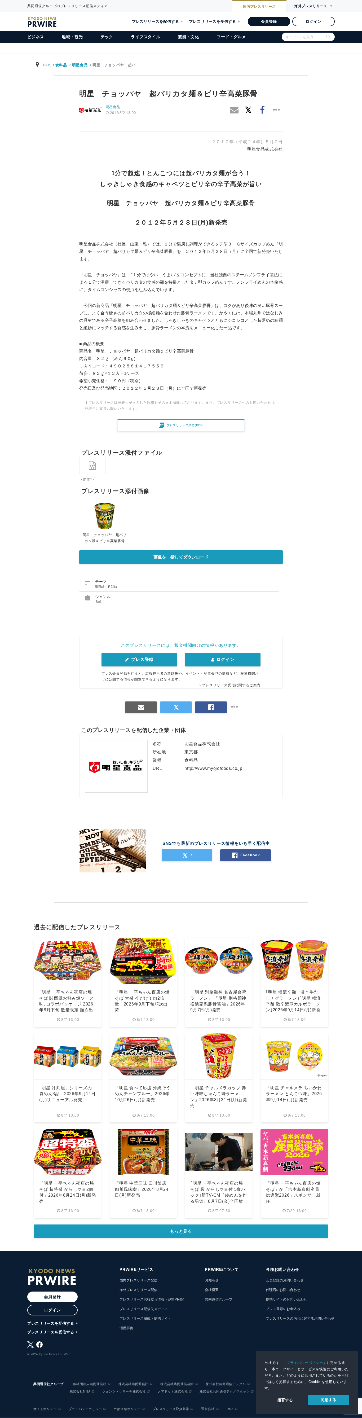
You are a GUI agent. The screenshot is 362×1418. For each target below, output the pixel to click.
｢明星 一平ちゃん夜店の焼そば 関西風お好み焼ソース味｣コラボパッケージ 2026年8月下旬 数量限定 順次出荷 (66, 1004)
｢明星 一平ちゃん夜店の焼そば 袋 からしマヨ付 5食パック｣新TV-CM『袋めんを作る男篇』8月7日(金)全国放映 (218, 1195)
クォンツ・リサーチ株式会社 (124, 1391)
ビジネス (35, 36)
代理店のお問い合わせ (283, 1290)
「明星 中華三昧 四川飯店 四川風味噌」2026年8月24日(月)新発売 (142, 1189)
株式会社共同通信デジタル (226, 1384)
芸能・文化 (188, 36)
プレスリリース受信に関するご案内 (231, 685)
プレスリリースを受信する (212, 21)
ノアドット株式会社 (173, 1391)
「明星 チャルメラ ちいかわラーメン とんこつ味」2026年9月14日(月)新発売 (294, 1094)
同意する (328, 1400)
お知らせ (212, 1280)
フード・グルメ (231, 36)
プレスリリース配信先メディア (144, 1309)
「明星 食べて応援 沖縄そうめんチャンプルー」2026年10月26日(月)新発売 (143, 1094)
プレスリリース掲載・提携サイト (145, 1318)
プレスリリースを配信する (155, 21)
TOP (46, 65)
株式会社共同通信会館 (177, 1384)
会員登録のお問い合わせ (285, 1280)
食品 (98, 601)
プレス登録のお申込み (283, 1309)
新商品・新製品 (106, 586)
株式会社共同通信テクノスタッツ (225, 1391)
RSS (230, 1409)
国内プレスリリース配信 (138, 1280)
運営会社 (207, 1409)
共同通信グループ (218, 1299)
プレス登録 (141, 659)
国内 (259, 6)
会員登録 (269, 21)
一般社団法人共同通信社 (88, 1384)
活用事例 (126, 1328)
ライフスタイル (145, 36)
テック (107, 36)
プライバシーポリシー (304, 1363)
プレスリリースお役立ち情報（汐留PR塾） (153, 1299)
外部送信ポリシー (127, 1409)
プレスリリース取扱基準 (171, 1409)
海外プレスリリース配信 (138, 1290)
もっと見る (181, 1231)
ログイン (313, 21)
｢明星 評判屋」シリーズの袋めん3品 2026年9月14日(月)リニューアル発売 (67, 1094)
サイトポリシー (45, 1409)
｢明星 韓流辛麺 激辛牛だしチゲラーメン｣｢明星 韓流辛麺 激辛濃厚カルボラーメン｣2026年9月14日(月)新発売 (293, 1004)
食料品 (61, 65)
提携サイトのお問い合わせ (286, 1299)
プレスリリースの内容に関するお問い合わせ (300, 1318)
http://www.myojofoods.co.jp (213, 768)
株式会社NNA (80, 1391)
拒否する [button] (285, 1400)
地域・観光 (72, 36)
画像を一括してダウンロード (181, 557)
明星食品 (80, 65)
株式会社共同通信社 (133, 1384)
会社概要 (212, 1290)
